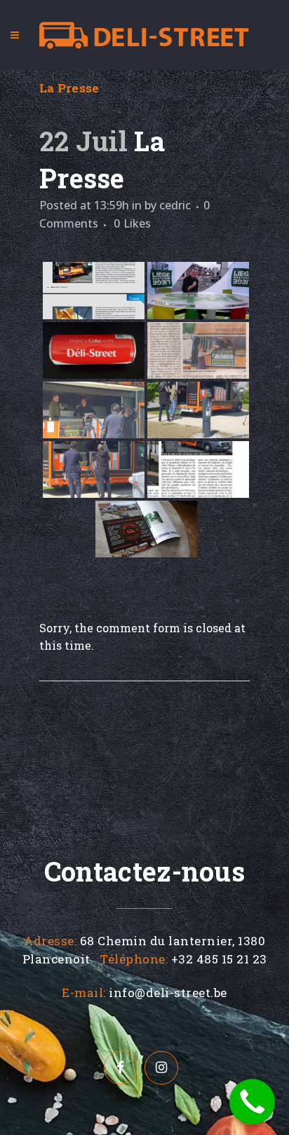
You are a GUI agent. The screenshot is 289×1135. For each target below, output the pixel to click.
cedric (175, 205)
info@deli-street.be (168, 992)
